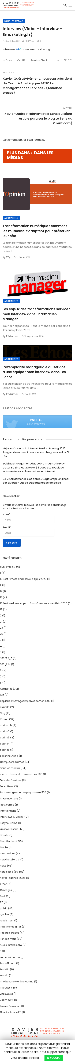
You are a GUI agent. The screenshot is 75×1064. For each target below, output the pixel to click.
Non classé (6, 872)
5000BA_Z (6, 658)
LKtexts (4, 835)
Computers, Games (12, 762)
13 (1, 597)
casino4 (5, 743)
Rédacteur (13, 336)
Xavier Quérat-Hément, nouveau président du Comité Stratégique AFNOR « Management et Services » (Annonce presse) (37, 85)
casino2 (4, 731)
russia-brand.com (11, 945)
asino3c (4, 707)
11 (0, 585)
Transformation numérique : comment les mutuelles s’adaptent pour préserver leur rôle (36, 231)
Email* (7, 527)
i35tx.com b (7, 804)
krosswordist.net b (11, 829)
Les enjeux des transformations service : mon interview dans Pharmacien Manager (36, 314)
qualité (21, 60)
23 (1, 628)
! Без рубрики (7, 567)
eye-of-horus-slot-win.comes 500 (21, 774)
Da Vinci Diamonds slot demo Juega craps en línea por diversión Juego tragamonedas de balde (36, 481)
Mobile (4, 847)
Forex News (6, 786)
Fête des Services (10, 780)
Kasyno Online (8, 823)
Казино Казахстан (10, 1006)
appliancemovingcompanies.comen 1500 (25, 701)
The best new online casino (16, 981)
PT (1, 902)
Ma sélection (8, 841)
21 (1, 621)
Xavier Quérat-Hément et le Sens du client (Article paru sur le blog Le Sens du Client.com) (38, 118)
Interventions (8, 811)
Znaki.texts (6, 994)
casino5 (4, 750)
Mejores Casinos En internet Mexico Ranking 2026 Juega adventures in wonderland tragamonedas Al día (36, 452)
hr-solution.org (9, 798)
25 (1, 634)
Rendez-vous (8, 939)
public (3, 908)
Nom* (6, 514)
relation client (39, 60)
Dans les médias (13, 21)
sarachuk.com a (10, 957)
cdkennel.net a (9, 756)
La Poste (7, 60)
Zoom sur (6, 1000)
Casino (4, 719)
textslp (4, 975)
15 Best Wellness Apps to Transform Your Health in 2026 (33, 603)
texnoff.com (7, 963)
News (3, 865)
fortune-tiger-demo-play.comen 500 (23, 792)
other (3, 884)
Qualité (4, 914)
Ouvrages (6, 890)
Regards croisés (9, 933)
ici (17, 49)
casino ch (6, 725)
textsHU (4, 969)
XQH (9, 257)
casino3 (4, 737)
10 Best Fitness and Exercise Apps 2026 (23, 579)
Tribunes (5, 987)
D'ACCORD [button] (54, 1058)
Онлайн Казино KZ (10, 1012)
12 (1, 591)
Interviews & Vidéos (12, 817)
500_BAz (5, 664)
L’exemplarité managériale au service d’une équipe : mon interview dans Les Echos (34, 372)
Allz (2, 695)
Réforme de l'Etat (10, 926)
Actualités (11, 217)
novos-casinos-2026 (12, 878)
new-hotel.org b (10, 859)
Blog (2, 713)
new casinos (7, 853)
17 (1, 609)
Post (2, 896)
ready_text (6, 920)
